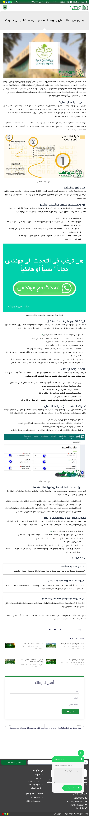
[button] (17, 2)
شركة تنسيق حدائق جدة (76, 659)
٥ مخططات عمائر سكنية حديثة (33, 643)
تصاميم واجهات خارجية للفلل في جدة (72, 643)
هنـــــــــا (40, 334)
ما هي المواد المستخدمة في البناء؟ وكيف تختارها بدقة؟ (32, 660)
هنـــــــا (49, 531)
